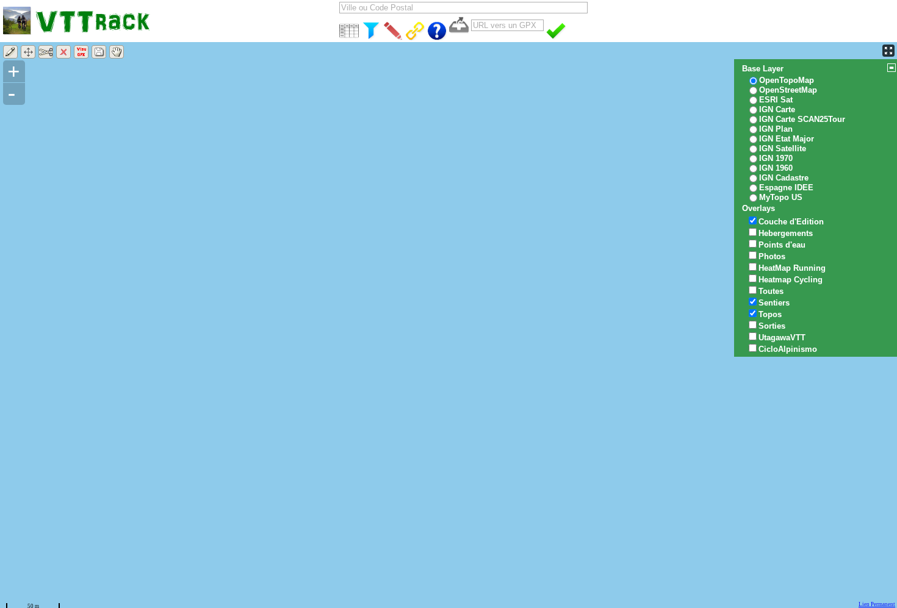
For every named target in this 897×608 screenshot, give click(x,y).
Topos (770, 314)
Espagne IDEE (786, 187)
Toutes (771, 291)
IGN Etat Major (786, 138)
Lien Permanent (877, 604)
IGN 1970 (776, 158)
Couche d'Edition (791, 221)
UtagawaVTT (781, 337)
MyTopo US (780, 197)
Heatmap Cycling (790, 279)
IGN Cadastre (784, 177)
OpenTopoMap (786, 80)
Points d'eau (781, 244)
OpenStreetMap (788, 90)
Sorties (771, 326)
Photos (771, 256)
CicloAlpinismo (787, 349)
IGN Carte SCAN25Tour (802, 119)
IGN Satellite (782, 148)
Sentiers (774, 302)
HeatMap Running (792, 268)
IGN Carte (777, 109)
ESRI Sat (776, 99)
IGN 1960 (776, 168)
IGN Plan (776, 129)
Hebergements (785, 233)
